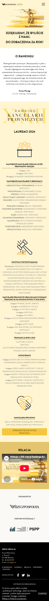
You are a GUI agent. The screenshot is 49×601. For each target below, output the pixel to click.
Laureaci (18, 567)
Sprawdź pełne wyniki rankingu (24, 432)
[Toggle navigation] (43, 4)
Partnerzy (37, 567)
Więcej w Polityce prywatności (14, 598)
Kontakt (6, 569)
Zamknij (42, 593)
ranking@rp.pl (11, 562)
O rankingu (7, 567)
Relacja (27, 567)
